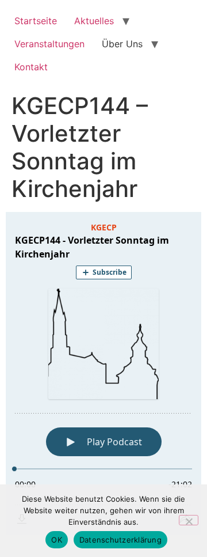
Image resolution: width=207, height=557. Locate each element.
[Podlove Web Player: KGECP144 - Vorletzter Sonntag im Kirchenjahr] (103, 373)
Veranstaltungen (49, 44)
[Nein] (188, 520)
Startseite (35, 20)
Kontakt (31, 67)
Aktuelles (94, 20)
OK (56, 539)
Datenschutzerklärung (120, 539)
